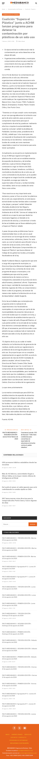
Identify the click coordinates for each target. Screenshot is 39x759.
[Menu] (3, 3)
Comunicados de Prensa (11, 14)
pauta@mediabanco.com (25, 750)
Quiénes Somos (17, 734)
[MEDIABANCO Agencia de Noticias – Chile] (19, 3)
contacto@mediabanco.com (28, 753)
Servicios (28, 734)
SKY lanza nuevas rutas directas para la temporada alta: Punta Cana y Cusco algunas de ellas (19, 501)
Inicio (8, 734)
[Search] (36, 3)
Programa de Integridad (18, 740)
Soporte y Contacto (18, 737)
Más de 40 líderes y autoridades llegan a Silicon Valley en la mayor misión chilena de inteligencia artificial (19, 476)
